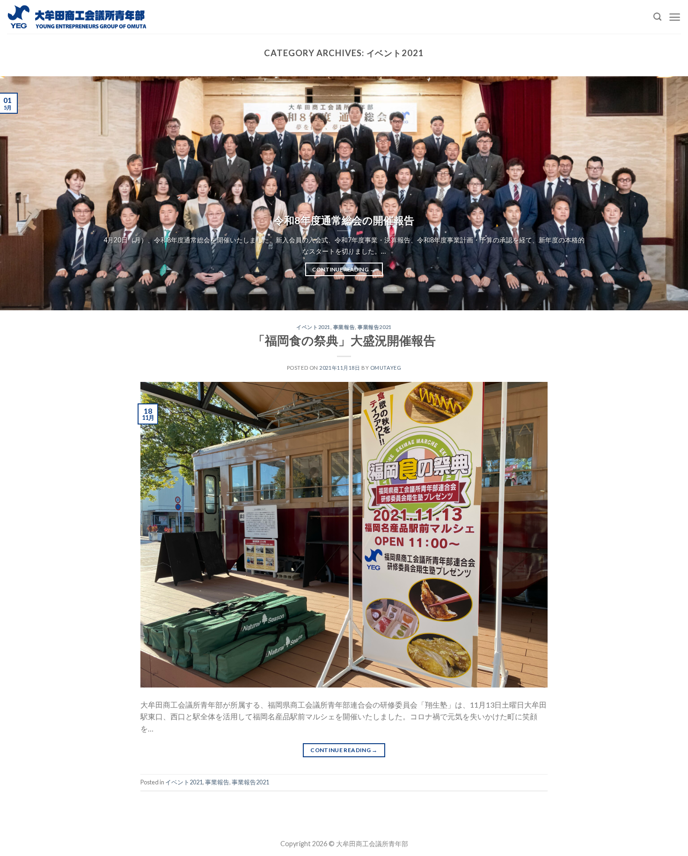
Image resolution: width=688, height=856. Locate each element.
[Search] (657, 17)
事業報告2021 (374, 327)
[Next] (662, 193)
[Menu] (674, 17)
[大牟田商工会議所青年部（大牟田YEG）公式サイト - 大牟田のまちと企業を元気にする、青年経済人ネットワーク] (77, 17)
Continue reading (343, 269)
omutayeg (385, 368)
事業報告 (344, 327)
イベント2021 (313, 327)
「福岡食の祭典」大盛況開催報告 (344, 340)
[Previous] (25, 193)
